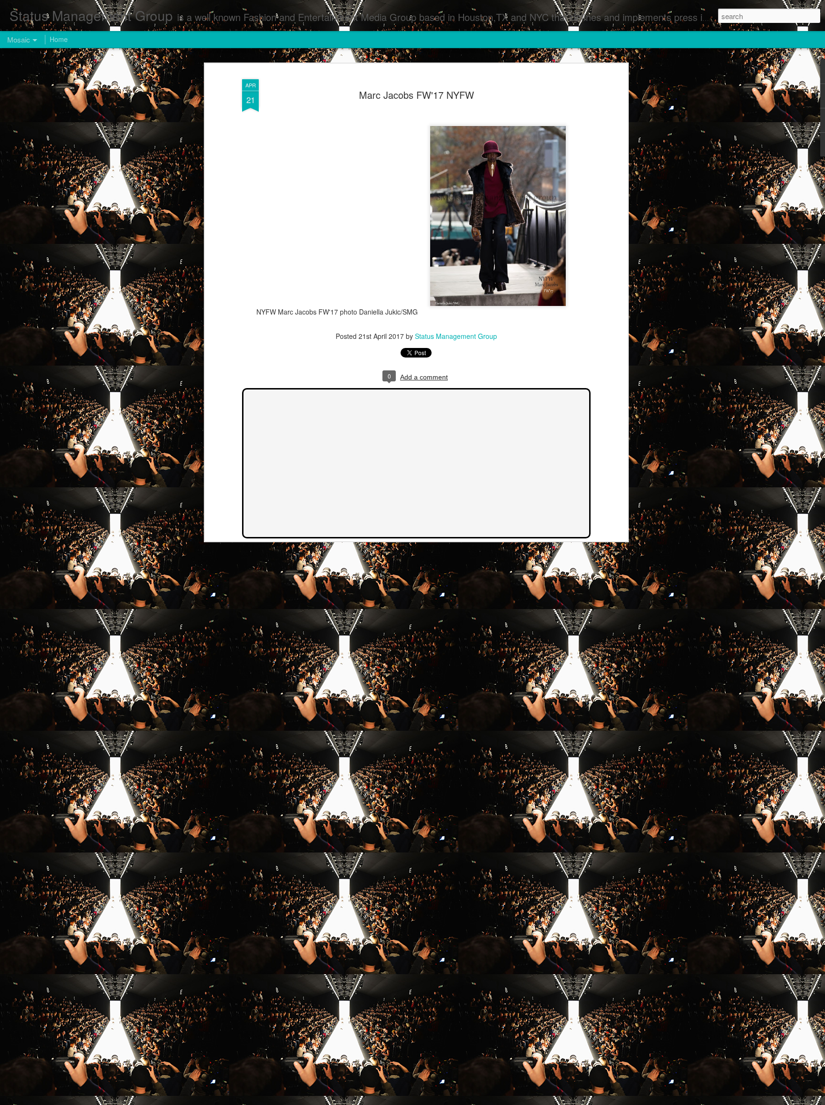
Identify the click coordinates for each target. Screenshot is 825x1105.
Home (59, 39)
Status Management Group (456, 336)
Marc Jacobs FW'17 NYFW (416, 95)
